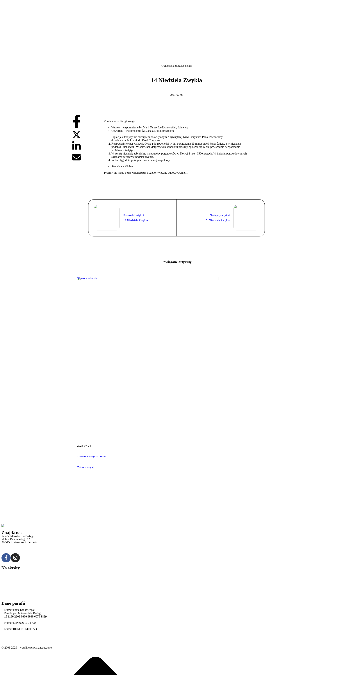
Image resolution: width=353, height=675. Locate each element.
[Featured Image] (147, 279)
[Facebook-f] (6, 557)
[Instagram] (15, 557)
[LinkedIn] (76, 149)
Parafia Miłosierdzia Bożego (17, 641)
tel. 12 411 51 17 (11, 545)
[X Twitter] (76, 137)
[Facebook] (76, 127)
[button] (85, 467)
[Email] (76, 160)
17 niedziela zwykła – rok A (91, 456)
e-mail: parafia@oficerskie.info (19, 551)
